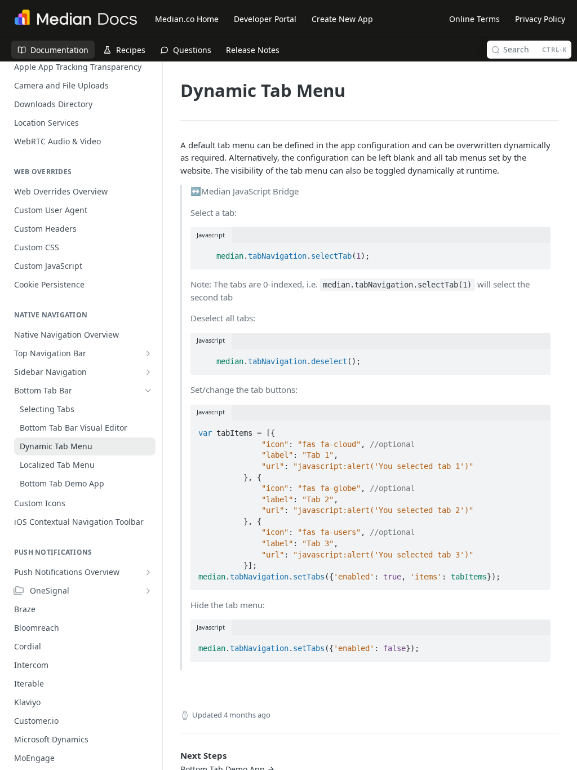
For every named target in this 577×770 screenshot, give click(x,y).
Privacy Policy (540, 19)
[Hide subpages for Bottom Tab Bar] (148, 390)
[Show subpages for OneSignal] (148, 590)
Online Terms (474, 19)
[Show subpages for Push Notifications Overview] (148, 572)
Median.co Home (187, 19)
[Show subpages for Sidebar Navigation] (148, 372)
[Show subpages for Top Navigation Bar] (148, 353)
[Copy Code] (537, 252)
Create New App (342, 19)
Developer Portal (265, 19)
